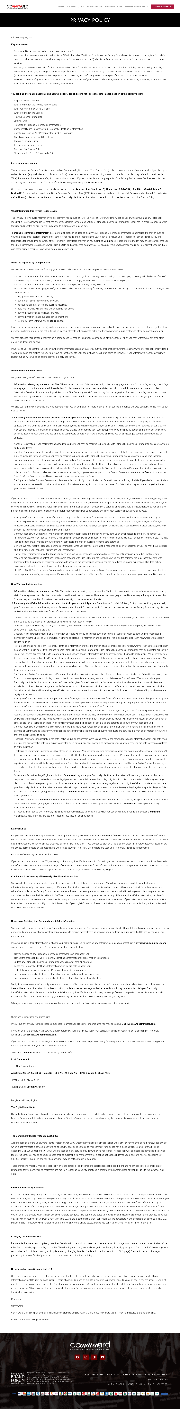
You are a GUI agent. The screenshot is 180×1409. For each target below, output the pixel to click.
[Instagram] (86, 1357)
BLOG (113, 1374)
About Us (120, 1374)
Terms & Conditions (159, 1374)
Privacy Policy (144, 1374)
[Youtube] (102, 1357)
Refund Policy (131, 1374)
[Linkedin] (94, 1357)
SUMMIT (88, 1374)
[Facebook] (77, 1357)
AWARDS (95, 1374)
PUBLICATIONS (104, 1374)
